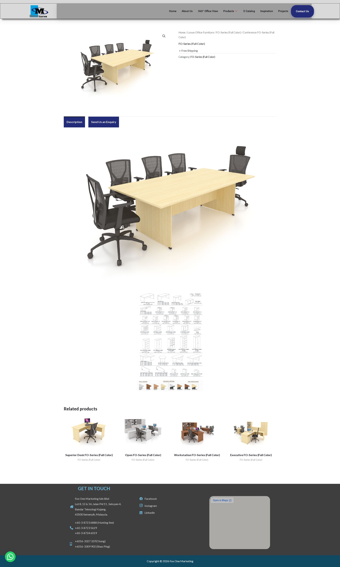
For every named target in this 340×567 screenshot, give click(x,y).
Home (172, 11)
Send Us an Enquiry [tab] (103, 122)
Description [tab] (74, 122)
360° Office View (208, 11)
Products (228, 11)
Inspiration (266, 11)
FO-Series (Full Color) (228, 32)
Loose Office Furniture (200, 32)
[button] (164, 36)
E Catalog (249, 11)
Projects (283, 11)
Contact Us (302, 11)
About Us (187, 11)
